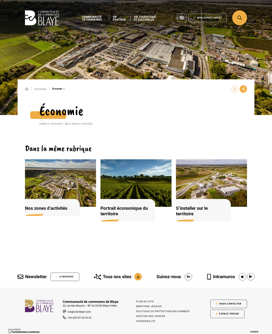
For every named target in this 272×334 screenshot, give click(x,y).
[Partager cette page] (243, 89)
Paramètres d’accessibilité (182, 18)
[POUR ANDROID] (250, 276)
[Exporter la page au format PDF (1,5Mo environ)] (235, 89)
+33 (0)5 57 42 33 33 (79, 317)
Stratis (254, 332)
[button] (239, 17)
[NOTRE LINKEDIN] (188, 276)
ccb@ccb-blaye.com (79, 311)
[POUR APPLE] (242, 276)
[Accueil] (26, 89)
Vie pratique (40, 89)
